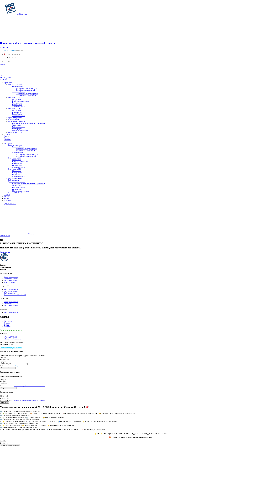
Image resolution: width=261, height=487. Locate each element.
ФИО (2, 396)
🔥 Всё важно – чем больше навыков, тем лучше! (99, 421)
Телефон (3, 382)
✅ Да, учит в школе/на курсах (13, 417)
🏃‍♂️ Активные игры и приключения (14, 413)
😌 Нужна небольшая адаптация (33, 425)
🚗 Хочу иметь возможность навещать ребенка (62, 429)
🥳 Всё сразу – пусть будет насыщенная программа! (117, 413)
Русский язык (17, 105)
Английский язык (18, 92)
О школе (7, 134)
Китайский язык (18, 86)
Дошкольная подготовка (16, 121)
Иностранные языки (15, 84)
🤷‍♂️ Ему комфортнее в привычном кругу (61, 425)
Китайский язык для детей (25, 90)
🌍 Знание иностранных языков (69, 421)
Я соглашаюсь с (17, 366)
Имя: (2, 357)
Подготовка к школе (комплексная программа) (28, 123)
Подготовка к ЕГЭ (14, 97)
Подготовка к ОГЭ (14, 108)
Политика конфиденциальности (11, 330)
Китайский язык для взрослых (26, 88)
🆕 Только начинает (33, 417)
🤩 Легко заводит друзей (11, 425)
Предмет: (3, 362)
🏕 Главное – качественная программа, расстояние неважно (23, 429)
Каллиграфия (17, 129)
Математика (16, 99)
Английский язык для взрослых (27, 94)
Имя (1, 379)
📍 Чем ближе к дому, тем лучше (93, 429)
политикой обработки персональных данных (22, 366)
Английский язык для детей (26, 95)
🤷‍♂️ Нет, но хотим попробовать (53, 417)
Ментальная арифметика (20, 130)
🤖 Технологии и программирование (42, 421)
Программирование (15, 118)
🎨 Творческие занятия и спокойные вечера (45, 413)
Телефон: (3, 360)
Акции (6, 136)
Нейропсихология (18, 127)
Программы (8, 83)
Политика (3, 384)
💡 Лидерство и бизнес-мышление (14, 421)
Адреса (6, 138)
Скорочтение (16, 125)
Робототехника (13, 119)
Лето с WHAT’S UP (15, 132)
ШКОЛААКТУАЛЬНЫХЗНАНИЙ (5, 77)
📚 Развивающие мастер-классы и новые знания (80, 413)
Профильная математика (20, 101)
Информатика (17, 103)
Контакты (7, 140)
